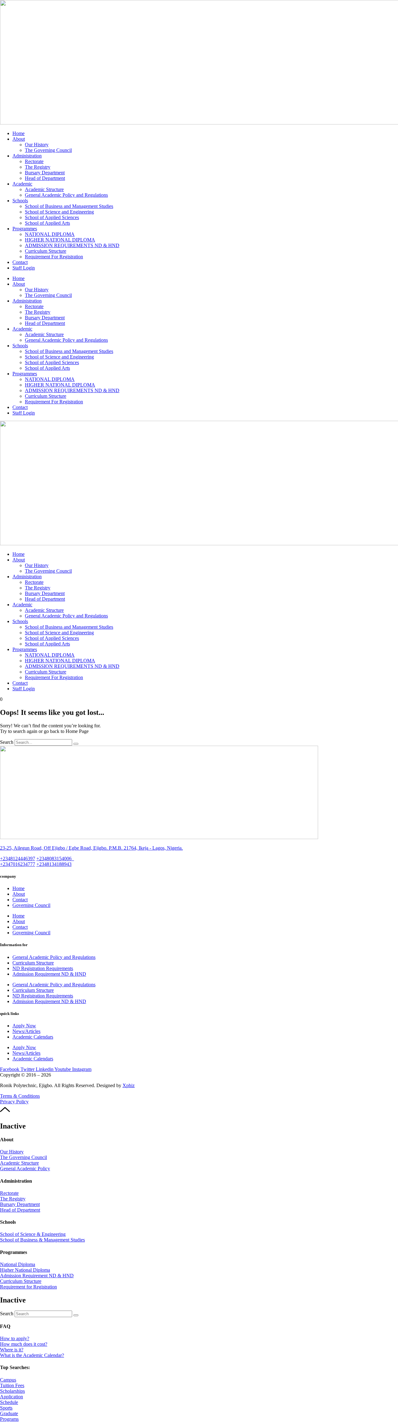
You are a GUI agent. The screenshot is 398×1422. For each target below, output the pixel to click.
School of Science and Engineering (59, 211)
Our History (37, 144)
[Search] (75, 744)
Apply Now (24, 1025)
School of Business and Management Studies (69, 206)
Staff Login (23, 267)
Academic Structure (44, 189)
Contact (20, 262)
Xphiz (129, 1085)
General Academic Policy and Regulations (66, 195)
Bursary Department (45, 172)
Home (18, 133)
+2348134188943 (54, 864)
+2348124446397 (17, 858)
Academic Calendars (32, 1037)
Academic (22, 183)
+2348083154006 (55, 858)
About (18, 139)
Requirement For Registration (54, 256)
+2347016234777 (17, 864)
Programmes (24, 228)
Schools (20, 200)
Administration (27, 155)
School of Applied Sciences (52, 217)
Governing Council (31, 905)
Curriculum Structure (45, 251)
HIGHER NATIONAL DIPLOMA (60, 239)
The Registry (37, 167)
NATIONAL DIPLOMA (50, 234)
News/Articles (26, 1031)
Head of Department (45, 178)
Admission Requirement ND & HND (49, 974)
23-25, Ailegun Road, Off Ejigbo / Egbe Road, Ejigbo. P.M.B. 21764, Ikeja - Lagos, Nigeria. (91, 848)
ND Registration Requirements (42, 968)
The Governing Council (48, 150)
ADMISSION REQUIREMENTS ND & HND (72, 245)
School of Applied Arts (47, 223)
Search (6, 742)
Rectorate (34, 161)
